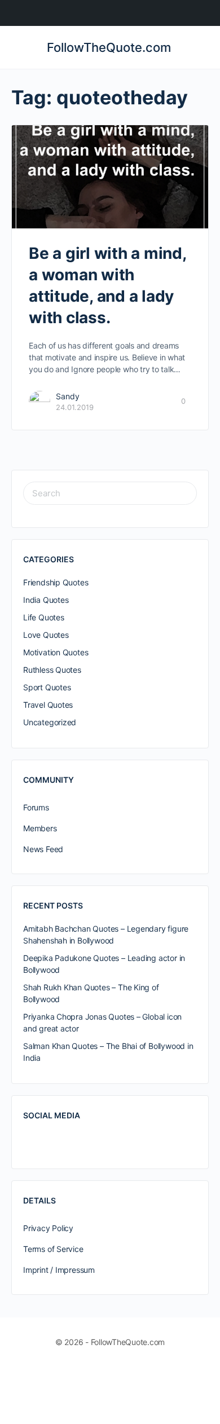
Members (40, 828)
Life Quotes (43, 617)
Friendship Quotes (55, 582)
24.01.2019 (75, 407)
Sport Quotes (47, 687)
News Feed (43, 849)
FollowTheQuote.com (109, 47)
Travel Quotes (48, 704)
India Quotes (45, 600)
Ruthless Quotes (52, 669)
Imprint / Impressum (59, 1270)
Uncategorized (49, 722)
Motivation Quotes (55, 652)
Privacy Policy (48, 1228)
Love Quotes (46, 635)
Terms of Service (53, 1249)
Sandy (68, 396)
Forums (36, 807)
